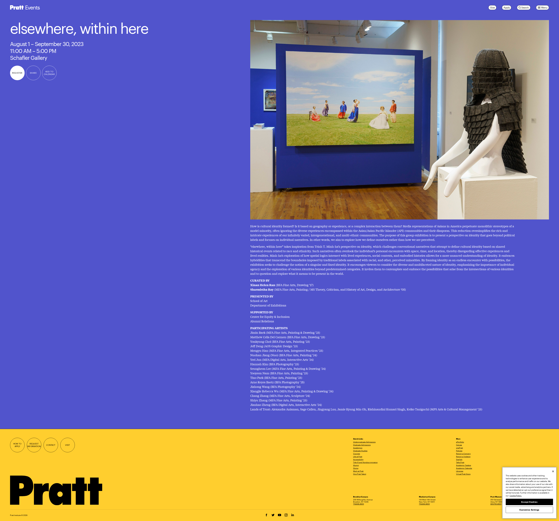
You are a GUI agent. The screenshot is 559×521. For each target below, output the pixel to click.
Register (17, 73)
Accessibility (358, 459)
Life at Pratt (357, 457)
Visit (67, 445)
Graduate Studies (360, 451)
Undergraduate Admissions (364, 442)
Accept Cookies (529, 502)
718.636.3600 (358, 504)
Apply (507, 7)
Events (32, 7)
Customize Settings (529, 509)
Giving (355, 468)
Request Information (34, 445)
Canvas (459, 445)
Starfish (459, 459)
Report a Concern (463, 454)
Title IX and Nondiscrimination (365, 462)
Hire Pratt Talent (359, 474)
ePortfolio (460, 442)
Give (492, 7)
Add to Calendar (49, 72)
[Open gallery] (399, 119)
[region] (529, 493)
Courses (356, 454)
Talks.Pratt (460, 462)
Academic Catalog (463, 465)
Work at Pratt (358, 471)
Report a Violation (463, 457)
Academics (357, 448)
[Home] (56, 490)
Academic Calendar (464, 468)
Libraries (459, 471)
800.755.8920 (495, 504)
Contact (50, 445)
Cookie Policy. (516, 495)
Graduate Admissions (362, 445)
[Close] (553, 471)
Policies (459, 451)
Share (33, 73)
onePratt (459, 448)
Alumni (356, 465)
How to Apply (17, 445)
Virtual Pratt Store (463, 474)
